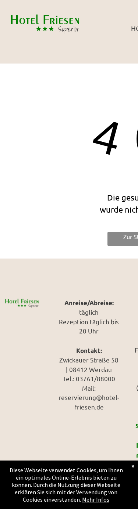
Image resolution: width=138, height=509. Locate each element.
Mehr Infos (95, 499)
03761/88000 (95, 378)
